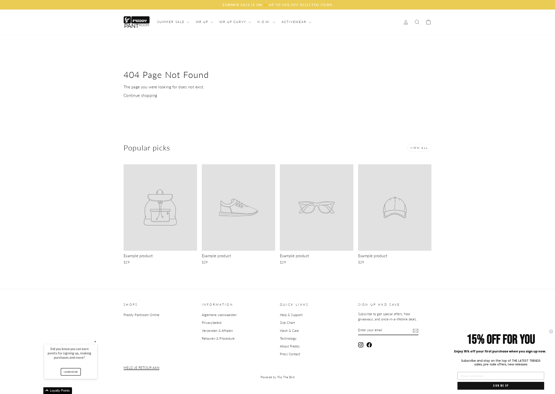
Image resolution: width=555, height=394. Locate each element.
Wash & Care (289, 331)
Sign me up (501, 386)
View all (419, 147)
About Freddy (290, 346)
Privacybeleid (212, 323)
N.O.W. (264, 22)
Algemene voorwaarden (219, 315)
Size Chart (287, 323)
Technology (288, 338)
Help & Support (291, 315)
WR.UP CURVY (233, 22)
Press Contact (290, 354)
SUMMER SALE (171, 22)
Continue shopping (140, 95)
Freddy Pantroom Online (142, 315)
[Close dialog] (551, 331)
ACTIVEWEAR (295, 22)
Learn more (71, 371)
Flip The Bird (286, 377)
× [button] (95, 341)
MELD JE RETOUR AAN (141, 368)
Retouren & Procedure (218, 338)
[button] (75, 390)
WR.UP (203, 22)
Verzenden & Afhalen (217, 331)
